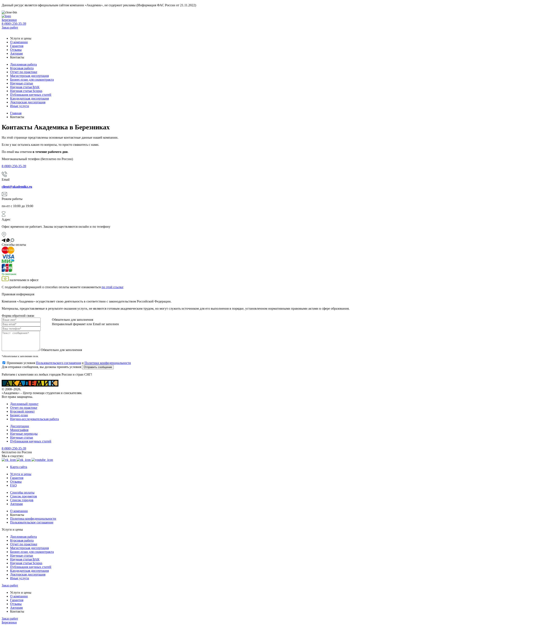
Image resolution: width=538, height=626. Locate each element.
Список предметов (23, 496)
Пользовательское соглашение (31, 522)
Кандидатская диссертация (29, 98)
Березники (9, 20)
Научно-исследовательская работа (34, 419)
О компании (19, 42)
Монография (19, 430)
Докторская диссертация (27, 102)
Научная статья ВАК (25, 87)
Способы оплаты (22, 492)
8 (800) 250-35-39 (14, 23)
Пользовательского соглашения (58, 363)
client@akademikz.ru (17, 186)
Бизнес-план (19, 415)
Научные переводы (24, 433)
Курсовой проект (22, 411)
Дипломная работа (23, 64)
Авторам (16, 53)
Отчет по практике (23, 72)
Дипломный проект (24, 404)
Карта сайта (18, 467)
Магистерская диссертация (29, 76)
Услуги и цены (20, 474)
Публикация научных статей (30, 94)
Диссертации (19, 426)
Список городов (21, 500)
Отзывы (16, 49)
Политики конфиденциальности (107, 363)
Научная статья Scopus (26, 91)
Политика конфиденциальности (33, 518)
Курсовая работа (22, 68)
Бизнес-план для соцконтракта (32, 79)
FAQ (13, 485)
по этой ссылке (112, 287)
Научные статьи (21, 83)
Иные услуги (19, 106)
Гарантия (16, 46)
